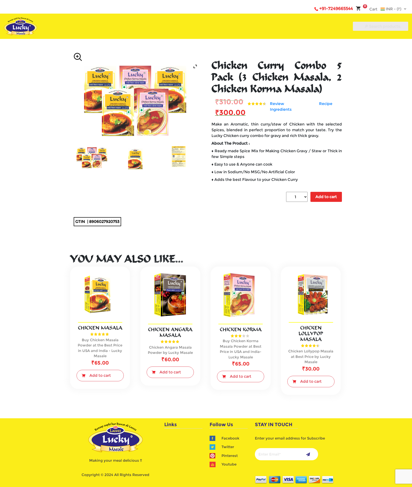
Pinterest (229, 455)
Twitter (227, 447)
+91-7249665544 (336, 8)
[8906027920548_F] (135, 157)
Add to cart (326, 196)
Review (277, 103)
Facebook (230, 438)
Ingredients (281, 109)
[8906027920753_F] (91, 157)
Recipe (325, 103)
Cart (370, 9)
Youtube (229, 464)
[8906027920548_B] (178, 157)
